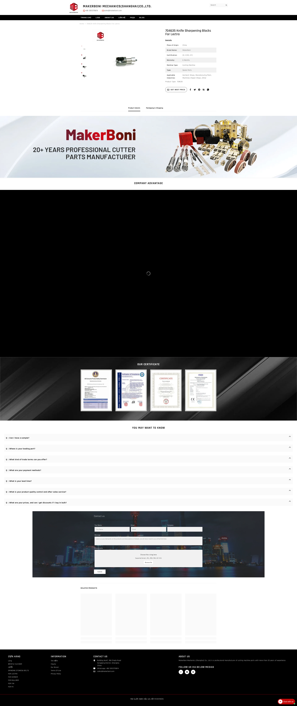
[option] (125, 62)
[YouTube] (193, 672)
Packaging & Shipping (154, 108)
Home (81, 24)
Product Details (134, 108)
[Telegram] (199, 89)
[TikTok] (187, 672)
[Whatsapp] (208, 89)
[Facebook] (190, 89)
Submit (99, 572)
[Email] (204, 89)
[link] (148, 147)
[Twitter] (195, 89)
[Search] (218, 5)
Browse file (148, 562)
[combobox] (216, 5)
